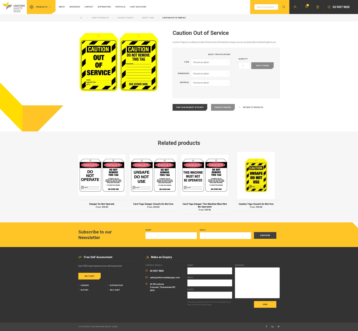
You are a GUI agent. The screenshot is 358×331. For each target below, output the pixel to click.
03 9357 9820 (157, 271)
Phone (190, 289)
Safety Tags (148, 18)
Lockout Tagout (125, 18)
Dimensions (183, 73)
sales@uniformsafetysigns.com (165, 277)
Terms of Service (201, 305)
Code (186, 62)
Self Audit (89, 276)
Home (81, 18)
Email (203, 230)
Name (148, 230)
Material (184, 82)
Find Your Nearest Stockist (190, 107)
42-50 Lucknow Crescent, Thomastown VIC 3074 (162, 287)
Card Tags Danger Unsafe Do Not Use (153, 204)
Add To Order (262, 66)
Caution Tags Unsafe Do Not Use (256, 204)
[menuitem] (62, 7)
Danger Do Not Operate (101, 204)
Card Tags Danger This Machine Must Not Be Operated (205, 205)
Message (239, 265)
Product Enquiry (223, 107)
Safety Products (100, 18)
